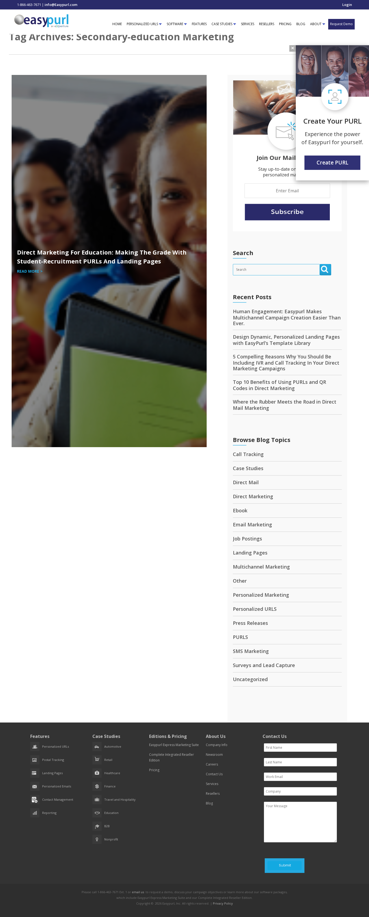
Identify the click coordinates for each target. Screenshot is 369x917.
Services (212, 783)
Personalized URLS (255, 609)
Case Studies (248, 468)
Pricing (154, 770)
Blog (209, 803)
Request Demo (341, 24)
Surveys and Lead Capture (264, 665)
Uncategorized (250, 679)
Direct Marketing (253, 496)
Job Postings (247, 538)
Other (240, 581)
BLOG (300, 24)
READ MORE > (30, 271)
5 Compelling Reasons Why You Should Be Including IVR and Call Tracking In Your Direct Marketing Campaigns (286, 362)
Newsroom (214, 754)
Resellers (213, 793)
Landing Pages (250, 552)
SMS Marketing (251, 651)
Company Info (216, 745)
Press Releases (250, 623)
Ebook (240, 510)
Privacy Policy (223, 903)
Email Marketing (252, 524)
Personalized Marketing (261, 595)
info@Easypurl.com (61, 4)
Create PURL (332, 162)
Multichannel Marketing (261, 566)
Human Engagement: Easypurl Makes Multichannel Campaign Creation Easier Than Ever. (287, 317)
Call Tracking (248, 454)
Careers (212, 764)
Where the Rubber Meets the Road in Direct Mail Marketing (284, 404)
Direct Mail (246, 482)
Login (347, 4)
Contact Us (214, 774)
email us (138, 892)
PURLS (240, 637)
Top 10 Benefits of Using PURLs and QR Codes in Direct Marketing (279, 385)
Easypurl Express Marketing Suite (174, 745)
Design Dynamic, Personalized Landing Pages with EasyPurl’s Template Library (286, 340)
